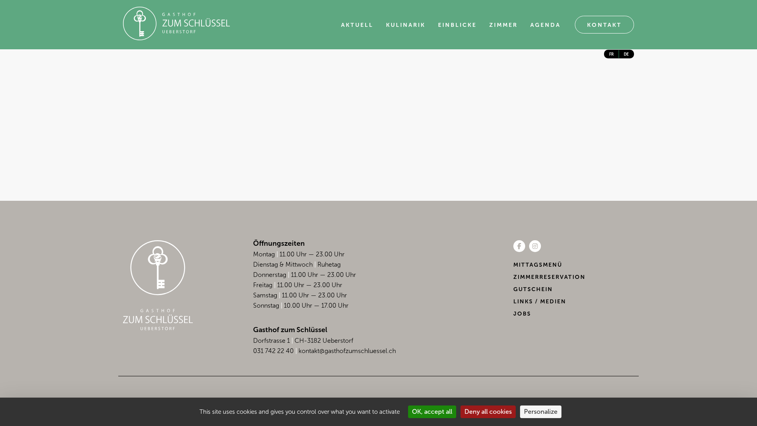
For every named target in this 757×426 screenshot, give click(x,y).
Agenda (545, 25)
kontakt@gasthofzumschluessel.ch (347, 351)
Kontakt (604, 25)
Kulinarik (405, 25)
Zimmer (503, 25)
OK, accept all (432, 411)
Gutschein (533, 289)
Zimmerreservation (549, 277)
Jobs (522, 313)
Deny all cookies (488, 411)
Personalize (540, 411)
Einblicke (457, 25)
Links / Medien (539, 301)
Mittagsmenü (537, 265)
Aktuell (357, 25)
